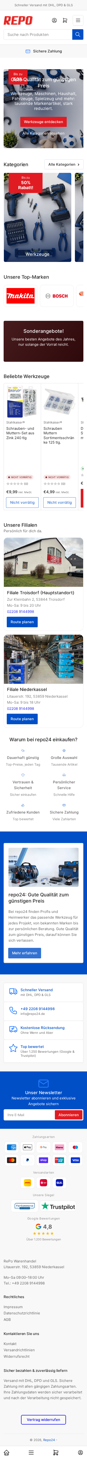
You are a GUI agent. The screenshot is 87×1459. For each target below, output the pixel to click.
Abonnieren (68, 1115)
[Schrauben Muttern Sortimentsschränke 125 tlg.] (60, 402)
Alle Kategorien (61, 164)
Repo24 (49, 1440)
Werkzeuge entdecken (43, 121)
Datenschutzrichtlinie (22, 1313)
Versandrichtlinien (19, 1350)
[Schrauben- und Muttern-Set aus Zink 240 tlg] (22, 402)
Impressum (13, 1307)
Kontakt (10, 1343)
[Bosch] (57, 296)
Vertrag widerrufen (43, 1419)
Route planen (22, 622)
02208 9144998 (20, 611)
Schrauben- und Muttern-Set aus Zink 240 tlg (20, 433)
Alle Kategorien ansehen (43, 133)
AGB (7, 1319)
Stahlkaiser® (15, 422)
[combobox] (43, 34)
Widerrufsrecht (16, 1356)
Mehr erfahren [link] (24, 953)
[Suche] (77, 34)
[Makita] (20, 296)
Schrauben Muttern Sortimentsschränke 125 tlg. (59, 435)
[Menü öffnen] (78, 20)
